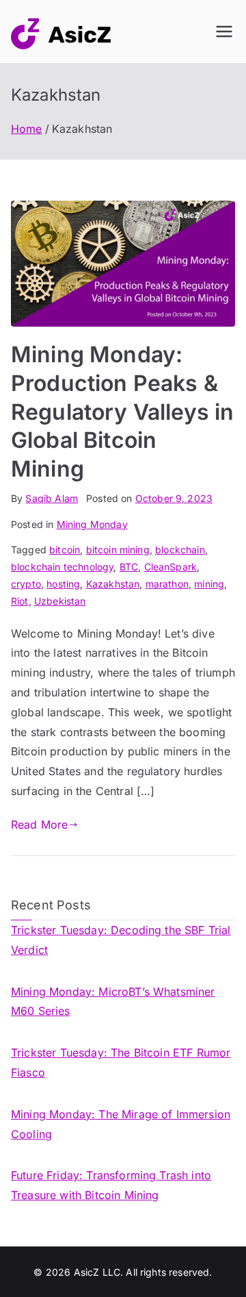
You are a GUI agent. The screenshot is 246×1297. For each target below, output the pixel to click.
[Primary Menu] (224, 31)
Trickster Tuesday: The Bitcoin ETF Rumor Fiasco (120, 1062)
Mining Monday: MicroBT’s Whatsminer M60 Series (113, 1001)
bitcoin (64, 549)
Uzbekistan (60, 601)
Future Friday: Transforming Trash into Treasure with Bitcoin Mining (111, 1185)
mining (209, 584)
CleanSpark (170, 566)
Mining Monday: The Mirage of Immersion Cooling (120, 1124)
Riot (20, 601)
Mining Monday (92, 524)
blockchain (180, 549)
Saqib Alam (51, 498)
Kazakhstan (113, 584)
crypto (26, 584)
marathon (167, 584)
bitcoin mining (118, 549)
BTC (129, 566)
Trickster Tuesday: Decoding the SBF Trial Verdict (121, 940)
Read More (39, 824)
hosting (63, 584)
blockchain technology (62, 566)
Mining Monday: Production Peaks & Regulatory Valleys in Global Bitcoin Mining (122, 411)
